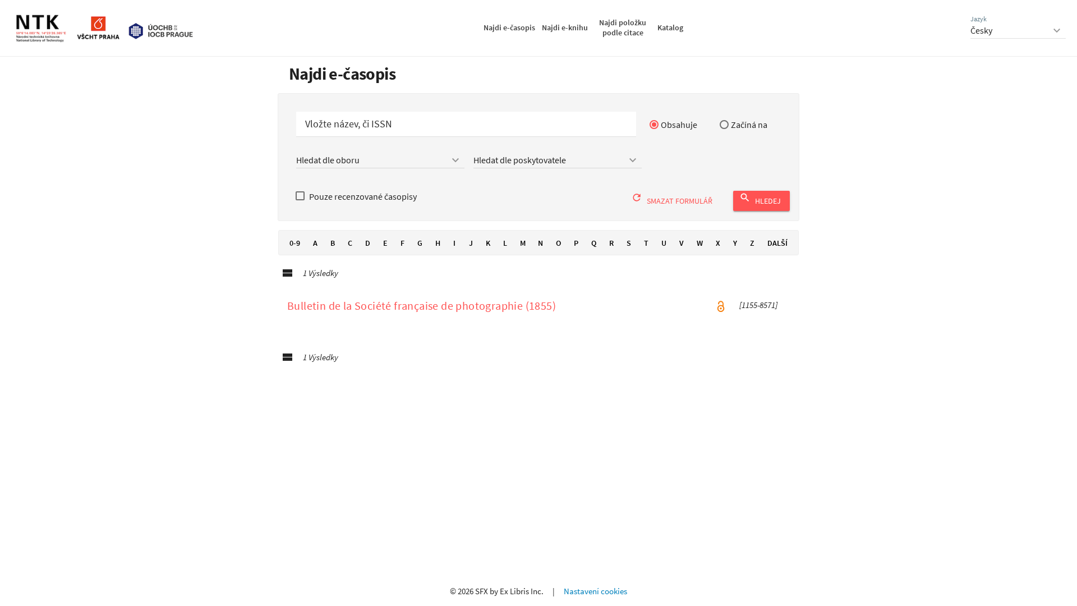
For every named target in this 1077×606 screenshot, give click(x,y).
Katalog (670, 28)
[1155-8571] (758, 305)
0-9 (294, 243)
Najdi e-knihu (565, 28)
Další (777, 243)
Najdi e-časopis (509, 28)
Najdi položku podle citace (622, 28)
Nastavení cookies (595, 591)
